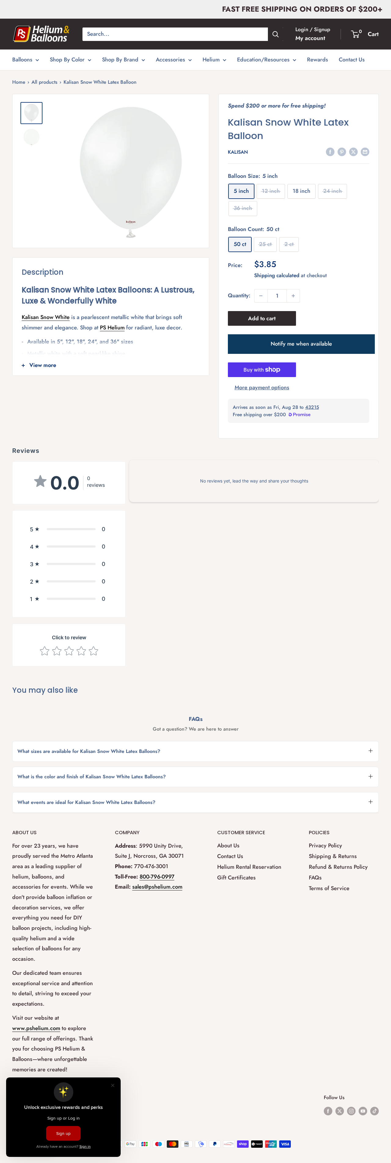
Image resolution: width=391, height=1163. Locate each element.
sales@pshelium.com (157, 887)
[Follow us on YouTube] (363, 1110)
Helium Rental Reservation (249, 867)
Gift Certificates (236, 878)
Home (18, 82)
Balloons (22, 60)
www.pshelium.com (36, 1028)
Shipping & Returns (333, 856)
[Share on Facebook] (330, 152)
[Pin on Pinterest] (342, 152)
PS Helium (112, 328)
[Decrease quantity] (260, 295)
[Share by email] (365, 152)
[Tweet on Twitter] (353, 152)
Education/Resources (263, 60)
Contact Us (352, 60)
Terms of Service (329, 888)
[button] (69, 529)
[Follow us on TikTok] (374, 1110)
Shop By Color (67, 60)
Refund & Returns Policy (338, 867)
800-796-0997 (157, 877)
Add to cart (262, 318)
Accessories (170, 60)
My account (310, 38)
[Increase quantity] (293, 295)
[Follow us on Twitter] (339, 1110)
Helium (211, 60)
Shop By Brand (120, 60)
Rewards (317, 60)
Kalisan (238, 152)
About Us (228, 845)
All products (44, 82)
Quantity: (239, 295)
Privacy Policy (325, 845)
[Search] (275, 34)
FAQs (315, 878)
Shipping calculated (276, 275)
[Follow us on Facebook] (328, 1110)
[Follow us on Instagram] (351, 1110)
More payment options (262, 387)
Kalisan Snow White (46, 317)
